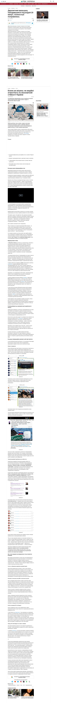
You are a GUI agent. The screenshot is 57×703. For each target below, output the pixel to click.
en (3, 1)
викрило (23, 281)
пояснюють (14, 630)
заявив (13, 294)
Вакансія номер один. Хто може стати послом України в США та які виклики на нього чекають (42, 114)
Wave (36, 3)
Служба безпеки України (11, 685)
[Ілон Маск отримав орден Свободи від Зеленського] (42, 15)
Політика (21, 3)
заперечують (17, 612)
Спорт (32, 3)
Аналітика (16, 3)
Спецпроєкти (44, 3)
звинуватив (10, 264)
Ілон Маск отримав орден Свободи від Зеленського (42, 20)
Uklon (21, 685)
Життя (29, 3)
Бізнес (25, 3)
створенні (20, 318)
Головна (9, 8)
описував (25, 277)
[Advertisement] (21, 147)
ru (5, 1)
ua (1, 1)
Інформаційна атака (29, 685)
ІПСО (24, 685)
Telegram (18, 685)
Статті (17, 8)
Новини (11, 3)
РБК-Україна (26, 133)
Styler (39, 3)
